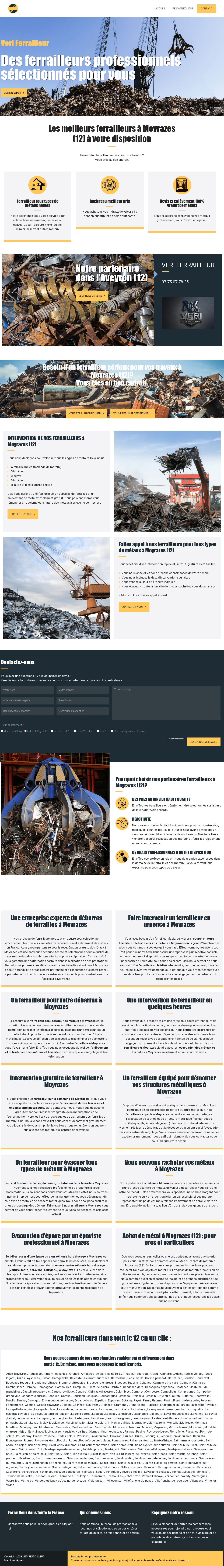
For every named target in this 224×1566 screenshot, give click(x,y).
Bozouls (25, 1382)
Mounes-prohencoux (127, 1427)
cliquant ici (158, 1541)
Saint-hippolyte (92, 1449)
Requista (199, 1436)
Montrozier (47, 1427)
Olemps (94, 1431)
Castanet (182, 1387)
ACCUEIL (160, 8)
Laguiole (98, 1413)
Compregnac (187, 1391)
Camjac (31, 1387)
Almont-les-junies (56, 1373)
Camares (199, 1382)
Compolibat (169, 1391)
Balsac (46, 1378)
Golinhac (79, 1405)
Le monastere (26, 1418)
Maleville (46, 1422)
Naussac (55, 1431)
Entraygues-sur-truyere (57, 1400)
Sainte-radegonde (64, 1467)
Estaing (127, 1400)
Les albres (98, 1418)
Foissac (206, 1400)
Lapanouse (141, 1413)
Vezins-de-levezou (74, 1480)
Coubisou (79, 1396)
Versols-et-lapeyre (47, 1480)
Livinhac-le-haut (192, 1418)
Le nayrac (43, 1418)
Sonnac (177, 1471)
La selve (36, 1413)
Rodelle (62, 1440)
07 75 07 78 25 (175, 281)
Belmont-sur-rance (97, 1378)
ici (187, 1560)
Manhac (58, 1422)
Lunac (34, 1422)
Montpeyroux (29, 1427)
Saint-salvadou (105, 1458)
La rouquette (195, 1409)
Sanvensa (189, 1467)
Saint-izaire (129, 1449)
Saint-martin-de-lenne (184, 1454)
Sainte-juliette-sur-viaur (35, 1467)
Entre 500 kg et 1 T (37, 731)
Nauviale (68, 1431)
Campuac (79, 1387)
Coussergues (108, 1396)
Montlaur (12, 1427)
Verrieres (27, 1480)
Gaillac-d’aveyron (48, 1405)
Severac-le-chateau (157, 1471)
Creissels (138, 1396)
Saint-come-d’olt (122, 1445)
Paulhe (141, 1431)
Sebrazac (88, 1471)
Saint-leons (160, 1454)
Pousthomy (24, 1436)
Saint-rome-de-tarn (80, 1458)
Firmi (146, 1400)
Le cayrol (211, 1413)
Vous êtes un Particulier (85, 413)
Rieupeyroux (14, 1440)
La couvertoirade (86, 1409)
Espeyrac (114, 1400)
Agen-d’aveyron (16, 1373)
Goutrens (92, 1405)
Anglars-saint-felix (108, 1373)
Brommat (65, 1382)
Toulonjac (82, 1476)
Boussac (12, 1382)
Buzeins (133, 1382)
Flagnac (157, 1400)
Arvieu (154, 1373)
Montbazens (157, 1422)
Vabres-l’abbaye (152, 1476)
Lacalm (65, 1413)
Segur (100, 1471)
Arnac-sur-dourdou (135, 1373)
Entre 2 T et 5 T (85, 731)
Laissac (110, 1413)
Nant (31, 1431)
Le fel (11, 1418)
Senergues (113, 1471)
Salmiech (150, 1467)
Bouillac (189, 1378)
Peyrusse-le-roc (157, 1431)
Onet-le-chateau (112, 1431)
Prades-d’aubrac (44, 1436)
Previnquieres (99, 1436)
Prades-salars (66, 1436)
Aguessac (35, 1373)
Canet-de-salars (99, 1387)
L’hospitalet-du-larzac (174, 1405)
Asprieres (166, 1373)
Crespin (151, 1396)
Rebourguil (152, 1436)
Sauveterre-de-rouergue (22, 1471)
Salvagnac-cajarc (169, 1467)
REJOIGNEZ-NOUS (183, 8)
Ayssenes (33, 1378)
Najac (23, 1431)
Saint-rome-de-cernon (51, 1458)
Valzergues (200, 1476)
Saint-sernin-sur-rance (182, 1458)
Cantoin (116, 1387)
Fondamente (15, 1405)
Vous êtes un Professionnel (131, 413)
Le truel (56, 1418)
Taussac (40, 1476)
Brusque (120, 1382)
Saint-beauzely (38, 1445)
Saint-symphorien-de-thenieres (45, 1463)
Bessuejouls (135, 1378)
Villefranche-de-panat (138, 1480)
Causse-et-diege (63, 1391)
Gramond (120, 1405)
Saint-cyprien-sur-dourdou (153, 1445)
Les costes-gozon (118, 1418)
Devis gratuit (12, 92)
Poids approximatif (12, 725)
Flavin (168, 1400)
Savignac (46, 1471)
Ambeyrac (88, 1373)
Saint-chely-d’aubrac (63, 1445)
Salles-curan (111, 1467)
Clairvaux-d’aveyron (101, 1391)
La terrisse (51, 1413)
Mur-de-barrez (178, 1427)
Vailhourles (172, 1476)
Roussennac (120, 1440)
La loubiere (138, 1409)
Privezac (116, 1436)
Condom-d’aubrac (34, 1396)
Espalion (101, 1400)
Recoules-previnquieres (176, 1436)
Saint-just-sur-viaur (77, 1454)
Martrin (104, 1422)
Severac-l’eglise (132, 1471)
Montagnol (139, 1422)
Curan (176, 1396)
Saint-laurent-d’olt (103, 1454)
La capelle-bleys (45, 1409)
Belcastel (76, 1378)
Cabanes (146, 1382)
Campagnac (46, 1387)
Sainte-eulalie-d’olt (130, 1463)
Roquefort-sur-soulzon (94, 1440)
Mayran (116, 1422)
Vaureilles (13, 1480)
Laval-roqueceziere (177, 1413)
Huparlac (153, 1405)
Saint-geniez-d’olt (31, 1449)
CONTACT (206, 8)
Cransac (124, 1396)
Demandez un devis (90, 295)
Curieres (187, 1396)
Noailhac (82, 1431)
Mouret (147, 1427)
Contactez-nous (21, 514)
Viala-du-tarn (97, 1480)
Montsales (63, 1427)
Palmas (129, 1431)
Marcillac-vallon (76, 1422)
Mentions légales (14, 1560)
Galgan (66, 1405)
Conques (53, 1396)
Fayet (138, 1400)
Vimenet (211, 1480)
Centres (81, 1391)
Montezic (186, 1422)
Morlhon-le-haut (83, 1427)
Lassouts (156, 1413)
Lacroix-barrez (81, 1413)
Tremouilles (115, 1476)
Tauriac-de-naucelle (19, 1476)
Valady (186, 1476)
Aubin (178, 1373)
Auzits (21, 1378)
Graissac (106, 1405)
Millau (126, 1422)
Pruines (128, 1436)
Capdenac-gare (133, 1387)
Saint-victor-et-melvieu (83, 1463)
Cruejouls (164, 1396)
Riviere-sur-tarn (45, 1440)
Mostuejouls (103, 1427)
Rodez (73, 1440)
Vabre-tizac (133, 1476)
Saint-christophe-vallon (94, 1445)
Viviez (10, 1485)
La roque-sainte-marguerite (166, 1409)
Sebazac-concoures (67, 1471)
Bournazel (203, 1378)
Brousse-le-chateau (100, 1382)
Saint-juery (55, 1454)
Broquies (79, 1382)
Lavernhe (197, 1413)
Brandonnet (40, 1382)
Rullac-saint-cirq (141, 1440)
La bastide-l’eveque (204, 1405)
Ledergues (82, 1418)
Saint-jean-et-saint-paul (31, 1454)
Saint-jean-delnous (180, 1449)
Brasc (53, 1382)
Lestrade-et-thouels (166, 1418)
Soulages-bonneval (196, 1471)
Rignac (29, 1440)
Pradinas (83, 1436)
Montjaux (201, 1422)
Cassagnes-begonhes (159, 1387)
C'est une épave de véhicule (129, 731)
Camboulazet (15, 1387)
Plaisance (192, 1431)
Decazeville (202, 1396)
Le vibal (68, 1418)
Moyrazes (160, 1427)
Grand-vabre (136, 1405)
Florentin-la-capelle (186, 1400)
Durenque (34, 1400)
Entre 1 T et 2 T (62, 731)
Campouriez (63, 1387)
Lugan (24, 1422)
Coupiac (92, 1396)
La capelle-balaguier (19, 1409)
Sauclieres (204, 1467)
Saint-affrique (163, 1440)
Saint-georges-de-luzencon (62, 1449)
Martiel (93, 1422)
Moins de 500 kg (12, 731)
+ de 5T (103, 731)
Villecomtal (115, 1480)
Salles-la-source (132, 1467)
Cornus (66, 1396)
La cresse (106, 1409)
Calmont (186, 1382)
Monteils (173, 1422)
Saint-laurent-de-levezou (134, 1454)
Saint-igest (112, 1449)
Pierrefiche (177, 1431)
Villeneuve (197, 1480)
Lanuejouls (124, 1413)
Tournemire (98, 1476)
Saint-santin (124, 1458)
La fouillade (122, 1409)
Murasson (196, 1427)
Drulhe (21, 1400)
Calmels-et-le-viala (166, 1382)
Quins (139, 1436)
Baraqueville (60, 1378)
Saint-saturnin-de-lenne (150, 1458)
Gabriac (30, 1405)
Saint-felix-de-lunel (185, 1445)
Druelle (11, 1400)
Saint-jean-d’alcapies (152, 1449)
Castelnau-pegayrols (36, 1391)
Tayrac (52, 1476)
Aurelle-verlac (193, 1373)
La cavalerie (65, 1409)
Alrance (74, 1373)
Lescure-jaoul (141, 1418)
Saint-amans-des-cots (189, 1440)
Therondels (66, 1476)
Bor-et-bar (175, 1378)
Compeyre (152, 1391)
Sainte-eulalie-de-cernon (161, 1463)
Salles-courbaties (90, 1467)
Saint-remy (26, 1458)
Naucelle (42, 1431)
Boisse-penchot (156, 1378)
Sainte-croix (108, 1463)
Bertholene (118, 1378)
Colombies (122, 1391)
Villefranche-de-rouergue (171, 1480)
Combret (138, 1391)
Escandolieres (84, 1400)
